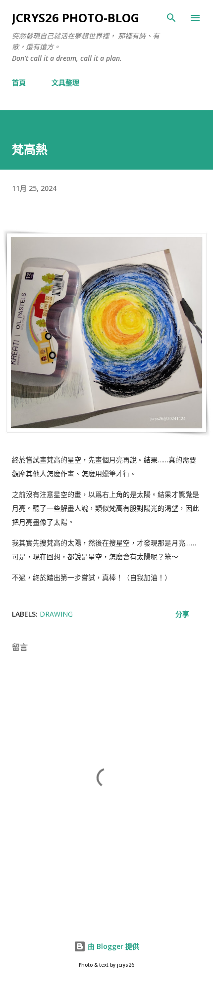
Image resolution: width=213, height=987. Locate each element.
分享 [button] (182, 614)
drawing (56, 614)
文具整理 (65, 82)
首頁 (19, 82)
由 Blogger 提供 (112, 946)
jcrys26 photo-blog (75, 17)
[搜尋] (171, 18)
